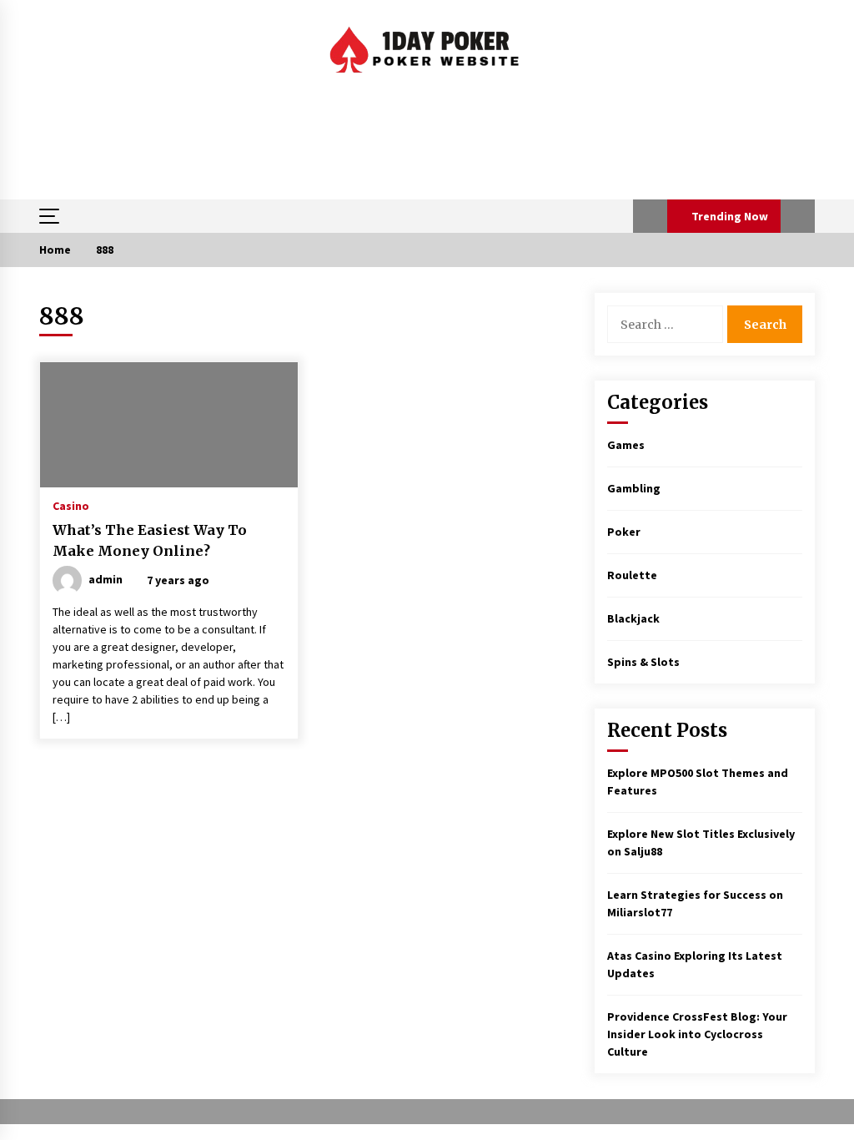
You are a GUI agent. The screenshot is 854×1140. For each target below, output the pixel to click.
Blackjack (633, 618)
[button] (650, 216)
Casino (71, 505)
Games (626, 444)
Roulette (632, 575)
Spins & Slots (643, 661)
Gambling (634, 488)
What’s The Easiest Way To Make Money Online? (150, 540)
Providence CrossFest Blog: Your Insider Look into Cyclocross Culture (697, 1034)
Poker (623, 531)
